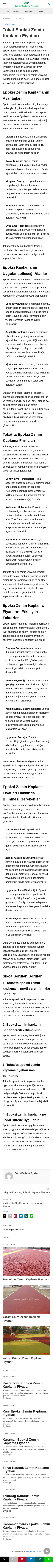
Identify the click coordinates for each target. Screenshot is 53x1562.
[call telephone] (49, 4)
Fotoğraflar (28, 11)
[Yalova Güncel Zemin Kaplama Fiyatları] (26, 1340)
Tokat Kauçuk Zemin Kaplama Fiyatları (26, 1469)
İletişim (40, 11)
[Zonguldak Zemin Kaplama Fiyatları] (26, 1261)
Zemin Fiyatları (13, 11)
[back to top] (46, 1551)
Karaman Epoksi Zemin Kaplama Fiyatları (21, 1441)
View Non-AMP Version (33, 1551)
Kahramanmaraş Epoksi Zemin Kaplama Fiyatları (26, 1525)
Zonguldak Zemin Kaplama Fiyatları (26, 1279)
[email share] (10, 1216)
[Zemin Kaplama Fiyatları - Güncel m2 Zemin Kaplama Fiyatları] (27, 4)
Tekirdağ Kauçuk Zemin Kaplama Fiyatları (21, 1497)
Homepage (7, 18)
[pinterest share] (15, 1216)
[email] (13, 1559)
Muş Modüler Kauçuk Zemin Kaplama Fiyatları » (27, 1192)
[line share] (31, 1216)
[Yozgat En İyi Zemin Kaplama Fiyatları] (26, 1299)
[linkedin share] (21, 1216)
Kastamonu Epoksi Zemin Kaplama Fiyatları (23, 1384)
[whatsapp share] (26, 1216)
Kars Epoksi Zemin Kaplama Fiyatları (24, 1413)
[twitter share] (4, 1216)
